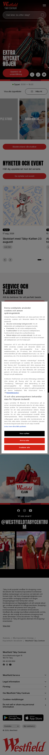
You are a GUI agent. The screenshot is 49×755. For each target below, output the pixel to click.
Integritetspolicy (13, 393)
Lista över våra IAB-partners (15, 426)
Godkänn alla (24, 447)
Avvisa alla (24, 440)
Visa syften (24, 433)
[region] (24, 377)
